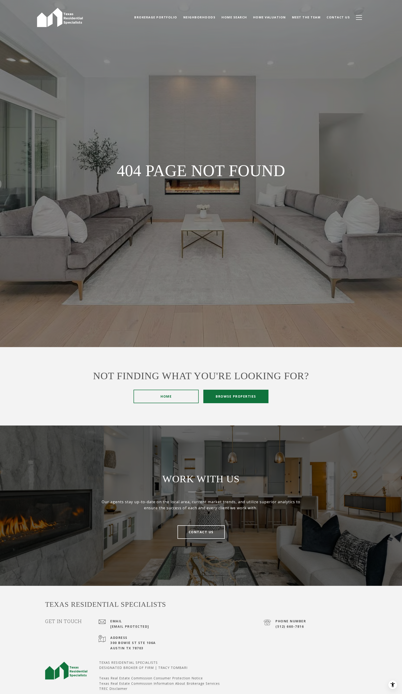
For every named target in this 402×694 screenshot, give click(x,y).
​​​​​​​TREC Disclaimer (113, 688)
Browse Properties (236, 396)
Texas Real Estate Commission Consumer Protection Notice (151, 678)
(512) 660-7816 (289, 626)
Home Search (234, 17)
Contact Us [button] (201, 532)
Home (166, 396)
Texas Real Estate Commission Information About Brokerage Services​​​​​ (159, 683)
